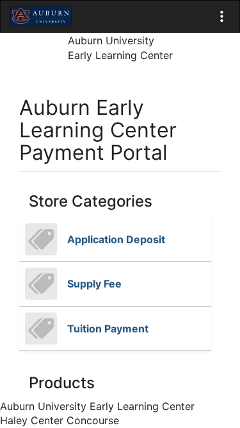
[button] (222, 16)
